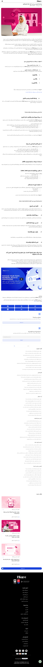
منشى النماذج (26, 597)
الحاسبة (26, 609)
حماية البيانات (25, 643)
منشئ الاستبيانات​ (25, 590)
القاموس (26, 612)
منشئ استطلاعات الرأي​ (24, 599)
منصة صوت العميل (24, 601)
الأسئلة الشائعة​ (25, 620)
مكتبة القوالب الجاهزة (24, 614)
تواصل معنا (26, 624)
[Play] (21, 279)
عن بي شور (26, 631)
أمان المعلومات (25, 646)
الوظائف (26, 633)
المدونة (27, 607)
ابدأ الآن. (35, 301)
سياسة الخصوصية (25, 639)
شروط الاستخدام (25, 641)
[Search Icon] (21, 346)
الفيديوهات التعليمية (24, 622)
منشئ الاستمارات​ (25, 592)
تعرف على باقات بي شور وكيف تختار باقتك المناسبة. (34, 92)
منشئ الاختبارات (25, 594)
